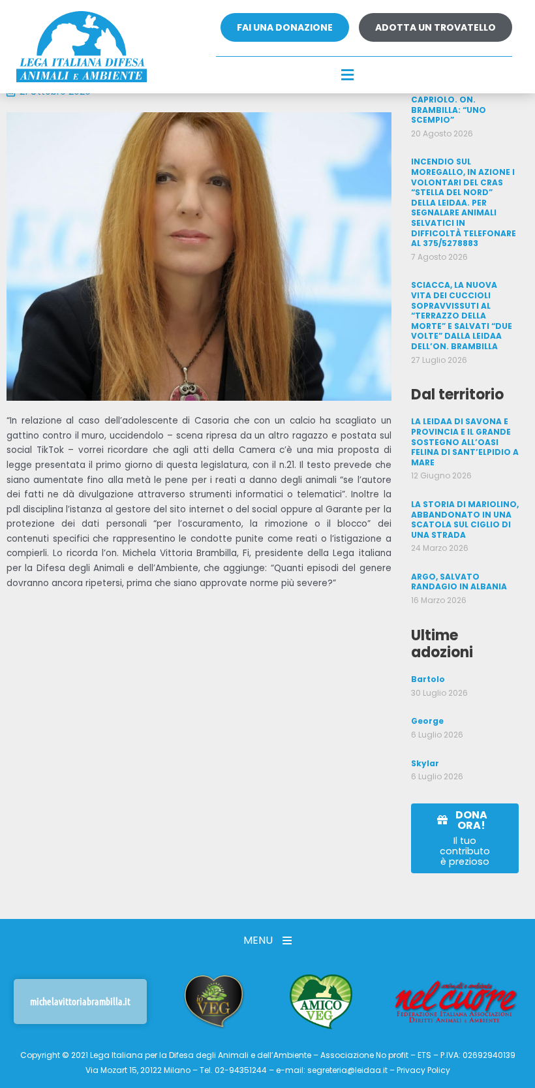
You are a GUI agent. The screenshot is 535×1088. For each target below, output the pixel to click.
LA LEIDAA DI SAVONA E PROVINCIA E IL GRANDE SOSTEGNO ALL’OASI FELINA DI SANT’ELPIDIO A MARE (465, 441)
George (427, 720)
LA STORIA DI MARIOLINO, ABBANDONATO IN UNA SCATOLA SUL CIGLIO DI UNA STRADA (465, 519)
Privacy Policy (423, 1070)
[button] (347, 76)
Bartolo (428, 679)
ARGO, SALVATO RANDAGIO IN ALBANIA (459, 582)
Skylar (425, 763)
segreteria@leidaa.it (347, 1070)
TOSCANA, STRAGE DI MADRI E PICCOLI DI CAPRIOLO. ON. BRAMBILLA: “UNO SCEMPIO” (456, 99)
